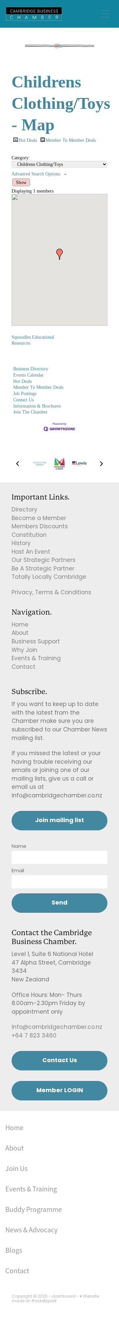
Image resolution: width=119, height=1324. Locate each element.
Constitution (29, 535)
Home (20, 625)
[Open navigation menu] (105, 14)
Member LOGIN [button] (59, 1091)
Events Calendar (28, 375)
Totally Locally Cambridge (49, 577)
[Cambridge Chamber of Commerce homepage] (51, 14)
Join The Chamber (30, 412)
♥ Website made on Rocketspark (55, 1299)
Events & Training (36, 658)
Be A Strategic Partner (43, 569)
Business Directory (30, 368)
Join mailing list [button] (59, 821)
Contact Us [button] (59, 1061)
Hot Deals (28, 140)
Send (59, 903)
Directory (24, 510)
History (21, 543)
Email (18, 871)
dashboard (63, 1296)
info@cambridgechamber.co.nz (57, 1027)
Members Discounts (40, 527)
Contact (23, 667)
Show (21, 182)
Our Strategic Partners (43, 560)
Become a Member (39, 518)
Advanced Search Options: (36, 173)
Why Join (24, 650)
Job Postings (24, 393)
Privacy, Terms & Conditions (51, 593)
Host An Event (31, 552)
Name (19, 846)
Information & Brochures (37, 406)
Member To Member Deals (71, 140)
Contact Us (23, 399)
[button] (59, 254)
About (20, 633)
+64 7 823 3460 (34, 1036)
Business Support (36, 642)
